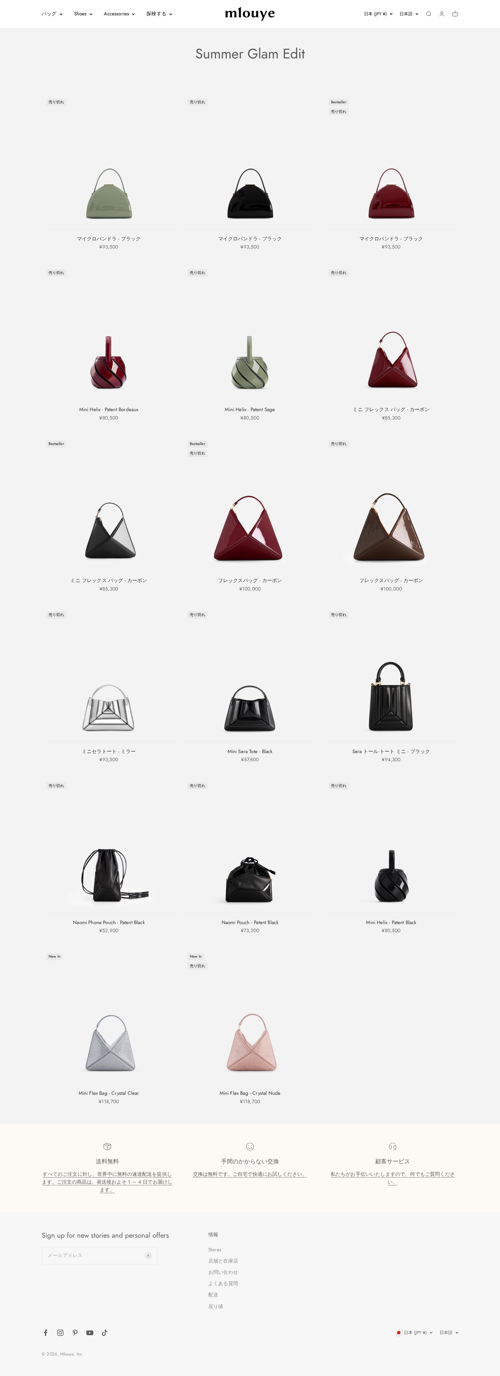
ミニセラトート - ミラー (109, 751)
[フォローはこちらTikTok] (105, 1333)
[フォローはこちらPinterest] (75, 1333)
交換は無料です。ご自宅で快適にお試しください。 (250, 1174)
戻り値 (215, 1306)
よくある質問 (223, 1283)
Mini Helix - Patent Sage (250, 409)
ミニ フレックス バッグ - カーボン (391, 409)
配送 (213, 1294)
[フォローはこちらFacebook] (45, 1333)
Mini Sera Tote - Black (250, 751)
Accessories (116, 13)
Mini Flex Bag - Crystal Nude (250, 1093)
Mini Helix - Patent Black (391, 922)
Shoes (80, 13)
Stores (214, 1249)
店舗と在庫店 (223, 1260)
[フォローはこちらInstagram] (60, 1333)
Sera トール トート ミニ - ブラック (391, 751)
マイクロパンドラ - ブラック (109, 238)
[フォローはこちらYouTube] (90, 1333)
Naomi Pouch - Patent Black (250, 922)
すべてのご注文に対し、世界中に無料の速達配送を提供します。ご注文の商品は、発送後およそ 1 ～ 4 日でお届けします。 (107, 1182)
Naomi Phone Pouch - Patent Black (108, 922)
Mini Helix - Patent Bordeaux (109, 409)
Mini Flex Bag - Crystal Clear (109, 1093)
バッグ (49, 13)
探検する (156, 13)
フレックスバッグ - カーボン (250, 580)
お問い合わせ (223, 1272)
